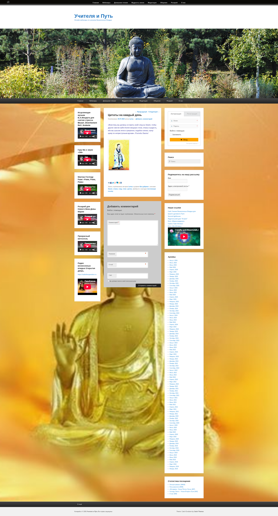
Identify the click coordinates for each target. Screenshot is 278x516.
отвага (115, 189)
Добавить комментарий (144, 119)
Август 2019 (173, 452)
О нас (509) (173, 494)
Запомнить (176, 135)
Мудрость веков (138, 2)
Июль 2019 (173, 455)
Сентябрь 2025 (174, 285)
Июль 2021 (173, 400)
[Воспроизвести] (80, 136)
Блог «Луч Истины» (175, 226)
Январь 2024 (174, 331)
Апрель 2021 (174, 407)
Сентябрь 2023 (174, 340)
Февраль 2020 (174, 439)
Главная (96, 2)
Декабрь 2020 (174, 416)
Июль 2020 (173, 427)
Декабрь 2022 (174, 361)
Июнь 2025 (173, 292)
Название (112, 254)
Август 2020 (173, 425)
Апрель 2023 (174, 352)
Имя (169, 178)
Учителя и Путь (93, 16)
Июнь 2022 (173, 375)
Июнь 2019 (173, 457)
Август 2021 (173, 398)
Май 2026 (173, 267)
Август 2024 (173, 315)
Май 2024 (173, 322)
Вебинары (106, 2)
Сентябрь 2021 (174, 395)
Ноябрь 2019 (174, 446)
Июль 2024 (173, 317)
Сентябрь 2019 (174, 450)
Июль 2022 (173, 372)
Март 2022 (173, 382)
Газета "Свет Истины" (175, 223)
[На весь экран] (95, 136)
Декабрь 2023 (174, 333)
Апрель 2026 (174, 269)
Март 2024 (173, 327)
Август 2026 (173, 260)
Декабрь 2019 (174, 443)
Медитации (152, 2)
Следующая (154, 112)
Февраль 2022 (174, 384)
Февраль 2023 (174, 356)
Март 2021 (173, 409)
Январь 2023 (174, 359)
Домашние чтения (121, 2)
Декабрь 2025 (174, 279)
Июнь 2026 (173, 265)
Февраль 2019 (174, 466)
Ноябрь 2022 (174, 363)
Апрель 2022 (174, 379)
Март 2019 (173, 464)
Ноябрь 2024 (174, 308)
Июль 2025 (173, 290)
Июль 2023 (173, 345)
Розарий (174, 2)
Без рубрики (144, 186)
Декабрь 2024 (174, 306)
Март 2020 (173, 436)
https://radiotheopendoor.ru (87, 274)
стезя (124, 189)
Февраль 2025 (174, 301)
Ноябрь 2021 (174, 391)
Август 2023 (173, 343)
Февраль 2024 (174, 329)
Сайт (110, 275)
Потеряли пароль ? (192, 143)
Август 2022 (173, 370)
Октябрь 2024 (174, 311)
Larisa (131, 119)
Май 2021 (173, 404)
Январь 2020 (174, 441)
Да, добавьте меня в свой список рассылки (122, 281)
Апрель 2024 (174, 324)
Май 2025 (173, 295)
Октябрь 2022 (174, 366)
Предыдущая (141, 112)
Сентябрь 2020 (174, 423)
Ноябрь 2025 (174, 281)
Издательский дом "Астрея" (177, 219)
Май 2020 (173, 432)
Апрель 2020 (174, 434)
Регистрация (192, 114)
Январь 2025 (174, 304)
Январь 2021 (174, 414)
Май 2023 (173, 349)
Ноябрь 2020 (174, 418)
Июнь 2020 (173, 430)
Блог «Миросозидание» (176, 221)
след (120, 189)
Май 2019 (173, 459)
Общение (163, 2)
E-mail (111, 264)
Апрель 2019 (174, 462)
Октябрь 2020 (174, 420)
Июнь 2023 (173, 347)
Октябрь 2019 (174, 448)
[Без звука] (93, 136)
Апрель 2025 (174, 297)
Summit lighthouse (174, 216)
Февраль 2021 (174, 411)
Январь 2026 (174, 276)
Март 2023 (173, 354)
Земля (110, 189)
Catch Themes (199, 511)
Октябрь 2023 (174, 338)
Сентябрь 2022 (174, 368)
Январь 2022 (174, 386)
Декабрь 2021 (174, 388)
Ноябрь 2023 (174, 336)
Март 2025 (173, 299)
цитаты (129, 189)
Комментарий (114, 222)
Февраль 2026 (174, 274)
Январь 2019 (174, 469)
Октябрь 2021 (174, 393)
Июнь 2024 (173, 320)
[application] (87, 133)
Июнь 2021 (173, 402)
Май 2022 (173, 377)
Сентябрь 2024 (174, 313)
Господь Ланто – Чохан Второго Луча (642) (184, 491)
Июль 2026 (173, 263)
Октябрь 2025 (174, 283)
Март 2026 (173, 272)
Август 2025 (173, 288)
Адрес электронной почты (178, 186)
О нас (183, 2)
